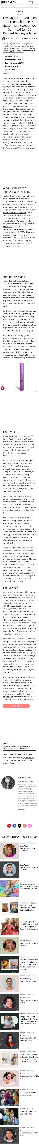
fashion (4, 6)
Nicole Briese (13, 38)
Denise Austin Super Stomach (15, 439)
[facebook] (14, 826)
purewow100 (20, 11)
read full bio (21, 809)
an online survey (20, 238)
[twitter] (19, 826)
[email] (30, 826)
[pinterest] (3, 388)
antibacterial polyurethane (14, 213)
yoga (9, 78)
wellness (29, 6)
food (21, 6)
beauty (13, 6)
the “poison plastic (13, 634)
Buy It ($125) (16, 706)
